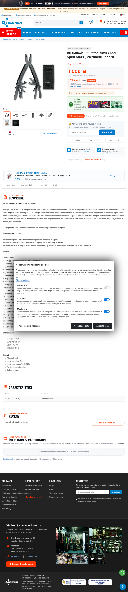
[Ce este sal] (77, 582)
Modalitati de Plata (9, 501)
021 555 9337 (16, 556)
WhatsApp (32, 556)
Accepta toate (102, 326)
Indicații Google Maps (22, 564)
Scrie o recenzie (93, 160)
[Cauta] (81, 22)
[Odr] (108, 582)
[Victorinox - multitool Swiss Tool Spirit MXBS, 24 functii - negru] (32, 77)
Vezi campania (75, 86)
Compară (96, 140)
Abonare (116, 492)
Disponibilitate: (73, 64)
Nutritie (91, 32)
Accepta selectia (81, 326)
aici (110, 153)
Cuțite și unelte (39, 40)
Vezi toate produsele (50, 133)
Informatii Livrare (9, 489)
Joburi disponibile (9, 504)
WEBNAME (28, 589)
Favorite (77, 140)
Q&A (55, 185)
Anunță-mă (107, 132)
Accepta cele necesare (29, 326)
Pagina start (7, 40)
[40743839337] (122, 572)
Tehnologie (109, 32)
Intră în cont (8, 459)
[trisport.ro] (12, 22)
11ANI (90, 81)
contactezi (85, 151)
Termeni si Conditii (9, 497)
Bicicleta (41, 32)
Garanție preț (77, 116)
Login (51, 485)
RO (123, 15)
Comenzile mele (56, 497)
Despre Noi (85, 14)
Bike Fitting (6, 508)
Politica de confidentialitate (13, 493)
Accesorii (29, 40)
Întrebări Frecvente (33, 485)
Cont (51, 489)
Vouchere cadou (56, 493)
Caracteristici (27, 185)
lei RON (112, 15)
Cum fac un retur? (33, 497)
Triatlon (75, 32)
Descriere (10, 185)
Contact (95, 14)
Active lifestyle (18, 40)
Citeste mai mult (23, 280)
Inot (26, 32)
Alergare (58, 32)
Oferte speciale (32, 489)
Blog (103, 14)
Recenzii (115, 140)
